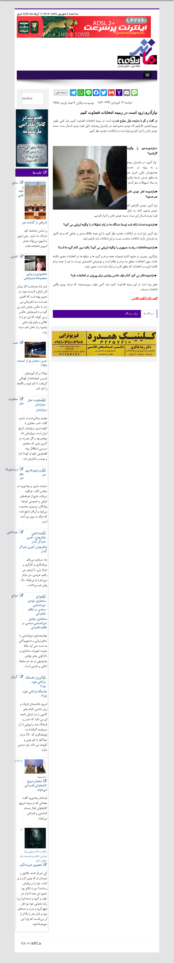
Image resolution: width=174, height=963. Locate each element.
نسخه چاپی (61, 92)
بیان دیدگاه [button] (131, 314)
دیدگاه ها (149, 314)
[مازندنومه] (136, 52)
